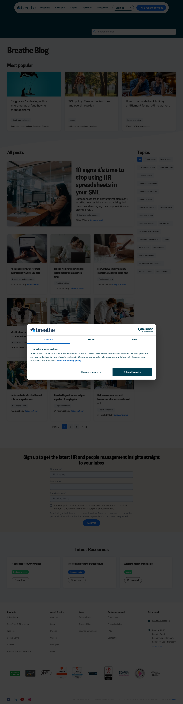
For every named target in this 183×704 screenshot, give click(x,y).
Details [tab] (91, 339)
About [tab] (134, 339)
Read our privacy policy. (69, 360)
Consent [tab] (48, 339)
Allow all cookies (132, 372)
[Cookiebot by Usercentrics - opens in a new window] (140, 330)
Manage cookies (89, 372)
